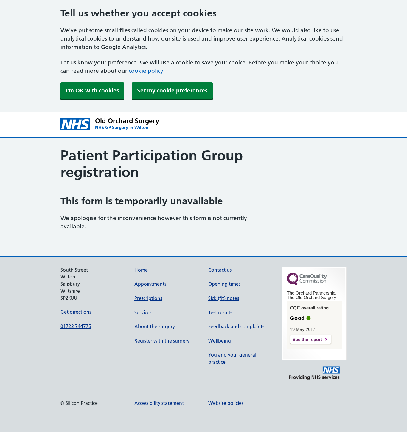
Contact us (220, 270)
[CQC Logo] (307, 283)
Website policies (225, 403)
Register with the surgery (161, 341)
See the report (307, 339)
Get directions (75, 312)
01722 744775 (75, 326)
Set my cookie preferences (172, 90)
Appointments (150, 284)
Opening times (224, 284)
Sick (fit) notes (223, 298)
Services (142, 312)
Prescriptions (148, 298)
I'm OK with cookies (92, 90)
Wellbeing (219, 341)
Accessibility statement (159, 403)
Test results (220, 312)
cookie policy (146, 70)
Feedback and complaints (236, 326)
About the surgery (154, 326)
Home (141, 270)
